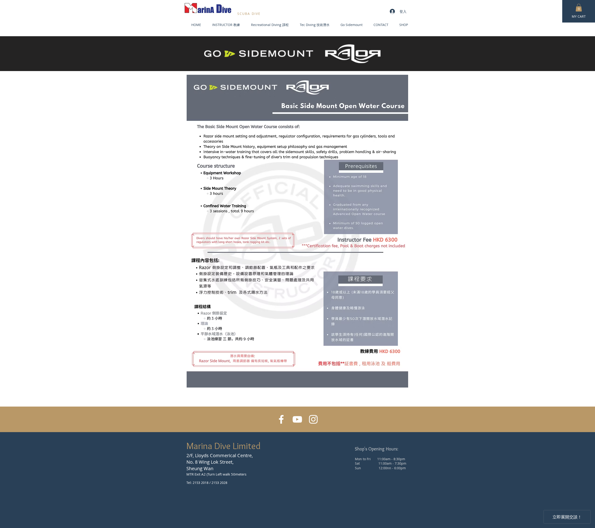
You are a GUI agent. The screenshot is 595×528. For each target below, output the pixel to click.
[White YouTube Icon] (297, 419)
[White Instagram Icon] (313, 419)
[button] (578, 7)
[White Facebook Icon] (281, 419)
